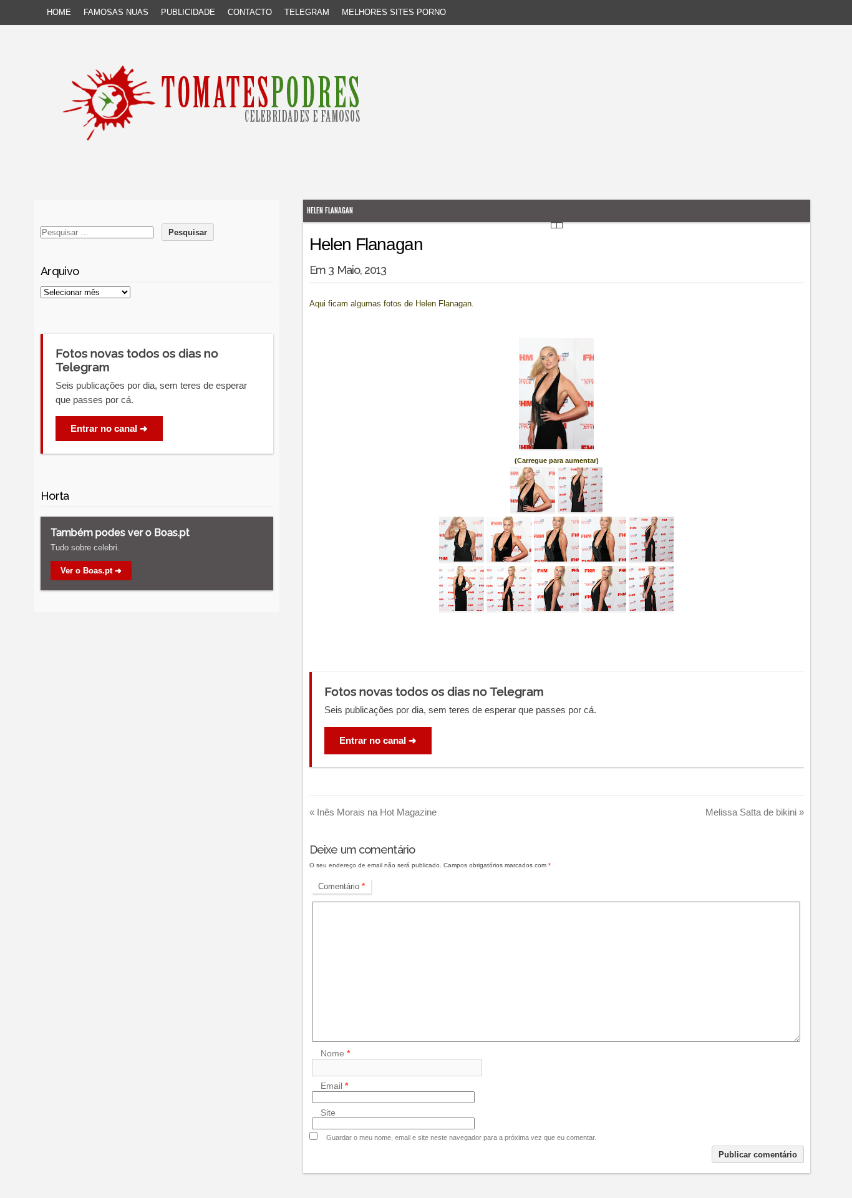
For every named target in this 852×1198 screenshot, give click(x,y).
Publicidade (188, 12)
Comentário (341, 886)
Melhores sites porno (394, 12)
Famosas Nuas (116, 12)
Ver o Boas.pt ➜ (91, 570)
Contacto (250, 12)
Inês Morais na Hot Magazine (373, 812)
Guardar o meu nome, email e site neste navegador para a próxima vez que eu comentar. (461, 1137)
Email (334, 1086)
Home (59, 12)
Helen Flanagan (330, 210)
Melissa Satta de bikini (754, 812)
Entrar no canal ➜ (378, 740)
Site (328, 1113)
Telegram (306, 12)
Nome (335, 1054)
